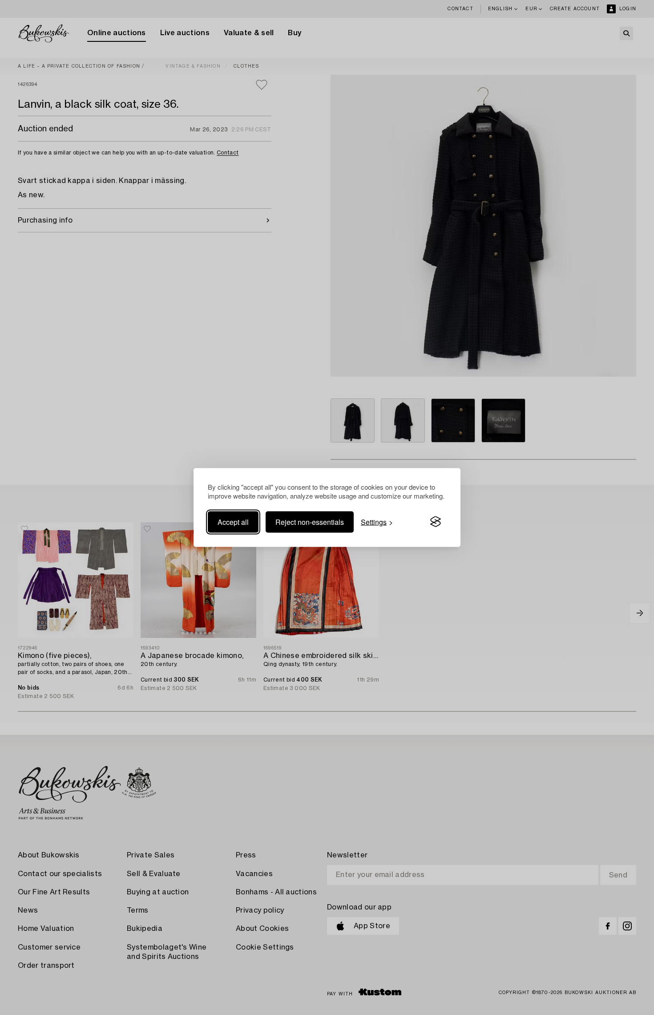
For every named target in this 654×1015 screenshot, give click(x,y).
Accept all (233, 521)
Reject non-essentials (309, 521)
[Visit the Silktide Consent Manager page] (435, 521)
